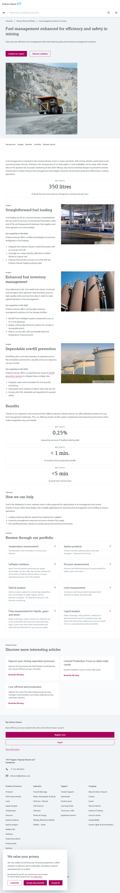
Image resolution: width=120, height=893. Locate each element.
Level (8, 801)
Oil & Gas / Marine (40, 801)
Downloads (65, 796)
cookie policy (37, 877)
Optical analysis (17, 587)
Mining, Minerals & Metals (26, 21)
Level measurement (74, 587)
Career (91, 801)
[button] (16, 54)
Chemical (36, 810)
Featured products (13, 839)
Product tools (11, 843)
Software (9, 834)
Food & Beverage (40, 792)
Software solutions (19, 564)
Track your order (67, 810)
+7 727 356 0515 (17, 769)
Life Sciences (38, 806)
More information (13, 749)
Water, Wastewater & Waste (44, 796)
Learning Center (67, 806)
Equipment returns (68, 815)
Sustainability (94, 820)
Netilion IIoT (10, 829)
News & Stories (95, 806)
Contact (92, 796)
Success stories (95, 815)
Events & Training (96, 810)
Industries (9, 21)
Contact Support (67, 792)
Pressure (9, 815)
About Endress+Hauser (98, 792)
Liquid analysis (72, 611)
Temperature (11, 810)
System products (73, 546)
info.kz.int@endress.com (20, 776)
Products (9, 792)
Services (9, 848)
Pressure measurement (76, 564)
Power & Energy (39, 815)
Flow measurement (13, 796)
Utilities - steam (39, 824)
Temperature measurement (23, 546)
